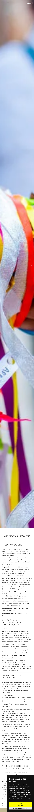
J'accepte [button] (20, 803)
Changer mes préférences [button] (20, 808)
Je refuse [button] (20, 805)
